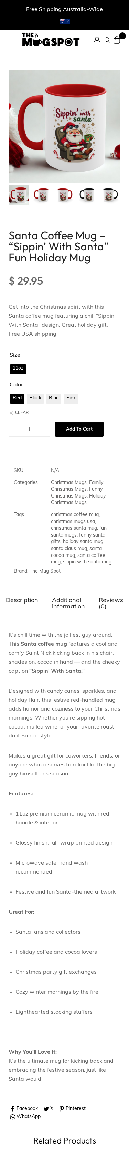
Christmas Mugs (69, 482)
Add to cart (79, 429)
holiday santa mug (83, 541)
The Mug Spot (45, 571)
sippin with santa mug (87, 562)
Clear (22, 413)
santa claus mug (69, 548)
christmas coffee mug (75, 515)
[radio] (18, 369)
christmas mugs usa (73, 521)
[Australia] (65, 21)
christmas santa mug (74, 528)
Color (16, 385)
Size (15, 355)
